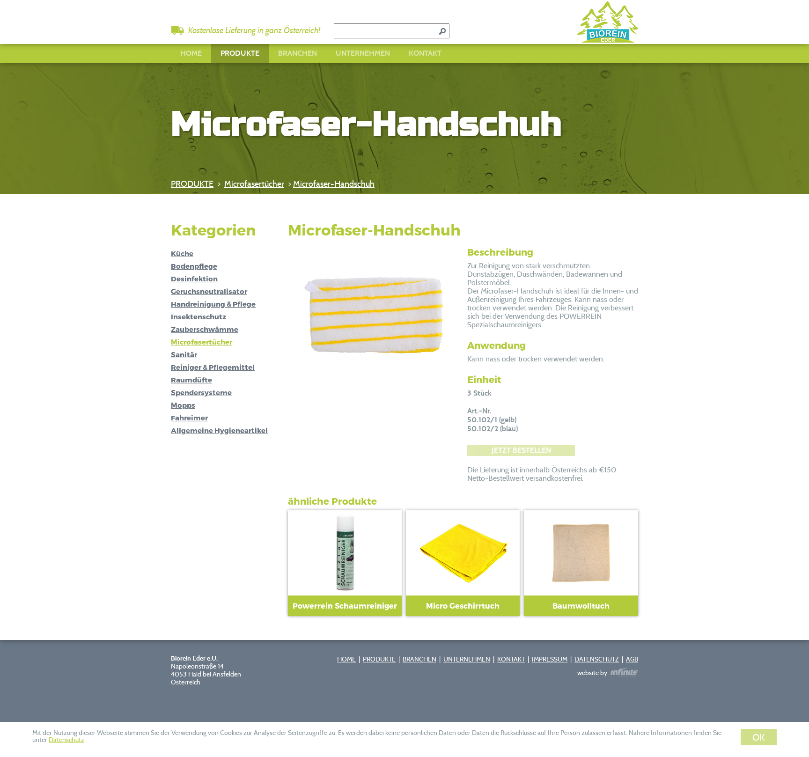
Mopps (183, 405)
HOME (191, 53)
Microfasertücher (254, 183)
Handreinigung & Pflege (213, 304)
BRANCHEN (297, 53)
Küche (182, 253)
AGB (632, 659)
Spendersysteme (201, 392)
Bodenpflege (194, 266)
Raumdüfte (191, 379)
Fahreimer (189, 417)
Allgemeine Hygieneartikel (219, 430)
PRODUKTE (240, 53)
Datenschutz (66, 739)
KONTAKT (425, 53)
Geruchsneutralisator (209, 291)
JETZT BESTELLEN (521, 450)
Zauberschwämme (204, 329)
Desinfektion (194, 278)
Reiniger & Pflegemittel (213, 367)
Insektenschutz (198, 316)
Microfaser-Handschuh (334, 183)
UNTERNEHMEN (363, 53)
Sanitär (184, 354)
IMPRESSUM (549, 659)
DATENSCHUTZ (596, 659)
